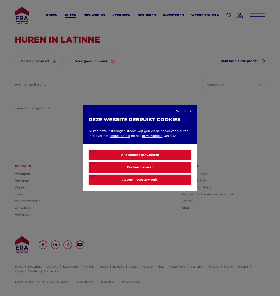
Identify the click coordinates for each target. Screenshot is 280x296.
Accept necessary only (140, 179)
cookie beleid (120, 135)
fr (184, 111)
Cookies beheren (140, 167)
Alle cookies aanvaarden (140, 155)
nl (177, 111)
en (191, 111)
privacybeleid (152, 135)
